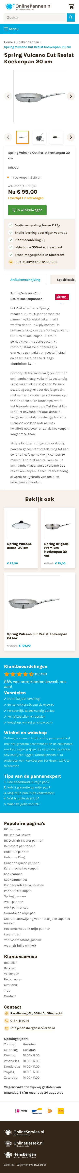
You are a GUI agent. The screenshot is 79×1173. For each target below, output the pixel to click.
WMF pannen (13, 902)
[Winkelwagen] (71, 6)
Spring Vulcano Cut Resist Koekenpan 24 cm (37, 636)
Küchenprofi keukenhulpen (24, 885)
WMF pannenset (16, 907)
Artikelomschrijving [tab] (25, 280)
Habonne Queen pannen (22, 863)
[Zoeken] (71, 17)
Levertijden (12, 934)
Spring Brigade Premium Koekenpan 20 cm (56, 550)
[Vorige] (8, 96)
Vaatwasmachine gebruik (23, 940)
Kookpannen (13, 874)
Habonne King (14, 857)
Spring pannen (15, 896)
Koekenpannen (28, 42)
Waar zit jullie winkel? (23, 804)
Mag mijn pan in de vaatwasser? (31, 793)
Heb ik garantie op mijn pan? (28, 787)
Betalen (9, 968)
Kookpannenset (15, 879)
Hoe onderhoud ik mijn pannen (27, 929)
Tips (7, 990)
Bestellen (10, 963)
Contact (10, 996)
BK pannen (12, 829)
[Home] (28, 6)
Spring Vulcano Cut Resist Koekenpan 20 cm (37, 47)
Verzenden (11, 974)
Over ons (10, 985)
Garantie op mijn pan (20, 913)
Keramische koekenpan (21, 868)
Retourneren (13, 979)
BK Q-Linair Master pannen (23, 840)
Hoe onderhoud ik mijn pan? (28, 782)
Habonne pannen (16, 852)
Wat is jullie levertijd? (23, 798)
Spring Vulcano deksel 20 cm (19, 546)
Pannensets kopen (17, 891)
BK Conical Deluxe (17, 835)
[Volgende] (71, 96)
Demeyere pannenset (19, 846)
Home (8, 42)
